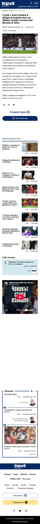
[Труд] (20, 466)
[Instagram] (26, 510)
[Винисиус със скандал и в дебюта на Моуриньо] (30, 175)
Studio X (25, 521)
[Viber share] (9, 105)
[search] (31, 3)
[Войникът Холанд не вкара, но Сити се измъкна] (30, 147)
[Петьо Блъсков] (32, 402)
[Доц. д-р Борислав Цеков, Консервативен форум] (32, 419)
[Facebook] (14, 510)
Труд (28, 271)
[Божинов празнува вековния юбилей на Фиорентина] (30, 230)
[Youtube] (20, 510)
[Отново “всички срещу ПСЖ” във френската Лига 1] (30, 202)
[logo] (8, 4)
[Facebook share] (4, 105)
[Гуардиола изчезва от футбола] (30, 245)
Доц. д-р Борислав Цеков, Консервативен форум (20, 419)
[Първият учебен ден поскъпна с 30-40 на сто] (20, 435)
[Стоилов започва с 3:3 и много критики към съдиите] (30, 217)
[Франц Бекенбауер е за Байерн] (30, 161)
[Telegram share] (13, 105)
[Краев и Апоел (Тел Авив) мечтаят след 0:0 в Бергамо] (30, 189)
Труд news (32, 454)
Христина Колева (14, 27)
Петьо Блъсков (23, 402)
